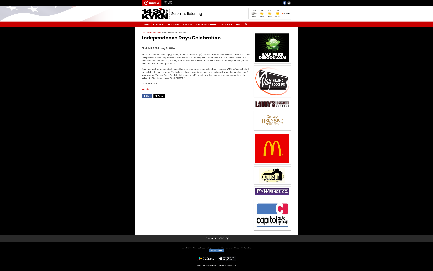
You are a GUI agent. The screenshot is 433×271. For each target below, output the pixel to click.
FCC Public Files (246, 248)
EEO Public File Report (205, 248)
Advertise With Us (232, 248)
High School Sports (207, 24)
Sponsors (226, 24)
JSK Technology (231, 265)
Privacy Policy (220, 248)
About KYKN (186, 248)
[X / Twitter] (289, 3)
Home (147, 24)
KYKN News (159, 24)
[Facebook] (284, 3)
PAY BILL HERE (216, 250)
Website (146, 89)
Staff (238, 24)
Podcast (187, 24)
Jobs (194, 248)
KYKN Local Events (154, 33)
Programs (173, 24)
